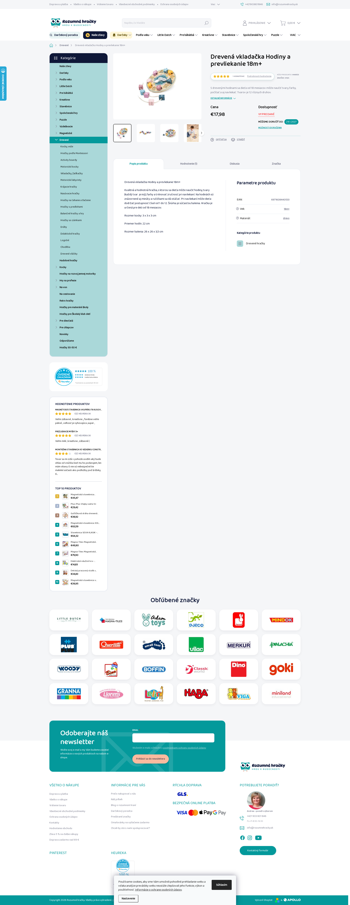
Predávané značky (121, 817)
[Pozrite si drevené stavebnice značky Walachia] (281, 644)
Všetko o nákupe (82, 4)
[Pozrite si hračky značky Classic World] (196, 669)
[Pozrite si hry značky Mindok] (281, 620)
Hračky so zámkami (71, 220)
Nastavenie (128, 898)
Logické (65, 240)
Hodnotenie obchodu (60, 828)
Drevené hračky (255, 243)
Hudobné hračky (68, 261)
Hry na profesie (68, 281)
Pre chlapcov (67, 328)
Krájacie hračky (69, 187)
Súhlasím (221, 885)
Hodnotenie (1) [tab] (188, 163)
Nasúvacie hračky (70, 194)
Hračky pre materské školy (74, 307)
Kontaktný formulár (257, 851)
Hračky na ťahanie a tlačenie (76, 200)
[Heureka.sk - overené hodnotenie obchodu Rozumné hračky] (78, 377)
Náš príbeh (116, 799)
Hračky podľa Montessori (74, 153)
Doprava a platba (58, 4)
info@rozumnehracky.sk (260, 828)
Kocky (63, 267)
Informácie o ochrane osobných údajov (158, 890)
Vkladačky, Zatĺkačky (72, 173)
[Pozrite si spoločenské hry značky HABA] (196, 693)
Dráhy (64, 227)
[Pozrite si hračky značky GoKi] (281, 669)
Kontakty (54, 823)
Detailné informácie (221, 98)
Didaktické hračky (70, 234)
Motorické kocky (70, 167)
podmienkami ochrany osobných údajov (184, 748)
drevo (286, 218)
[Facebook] (242, 837)
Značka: (283, 78)
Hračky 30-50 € (68, 348)
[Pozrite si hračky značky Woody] (69, 669)
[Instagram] (249, 837)
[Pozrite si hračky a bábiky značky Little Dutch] (69, 620)
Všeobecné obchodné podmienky (137, 4)
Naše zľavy (65, 66)
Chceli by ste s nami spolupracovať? (130, 828)
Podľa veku (66, 80)
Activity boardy (69, 160)
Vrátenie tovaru (105, 4)
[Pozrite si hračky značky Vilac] (196, 644)
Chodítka (65, 247)
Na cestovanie (67, 294)
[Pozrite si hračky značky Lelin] (153, 693)
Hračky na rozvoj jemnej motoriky (78, 274)
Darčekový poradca (121, 811)
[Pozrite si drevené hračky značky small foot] (154, 644)
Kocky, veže (67, 147)
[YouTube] (258, 837)
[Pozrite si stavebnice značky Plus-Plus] (69, 644)
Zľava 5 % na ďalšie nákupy (63, 834)
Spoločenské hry (69, 113)
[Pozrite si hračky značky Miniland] (281, 693)
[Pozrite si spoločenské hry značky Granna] (69, 693)
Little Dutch (66, 86)
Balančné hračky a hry (72, 214)
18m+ (286, 209)
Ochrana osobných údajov (174, 4)
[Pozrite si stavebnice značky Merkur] (239, 644)
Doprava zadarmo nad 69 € (64, 840)
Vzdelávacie (66, 127)
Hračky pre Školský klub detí (75, 314)
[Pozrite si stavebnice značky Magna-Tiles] (111, 620)
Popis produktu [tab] (138, 163)
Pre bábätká (66, 93)
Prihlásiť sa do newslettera (150, 759)
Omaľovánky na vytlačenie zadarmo (130, 823)
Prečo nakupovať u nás (123, 794)
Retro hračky (66, 301)
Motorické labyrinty (71, 180)
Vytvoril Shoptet (264, 900)
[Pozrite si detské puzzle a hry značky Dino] (238, 669)
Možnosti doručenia (270, 127)
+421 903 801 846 (256, 816)
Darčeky (64, 73)
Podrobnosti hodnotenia (259, 76)
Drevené (64, 140)
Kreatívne (65, 100)
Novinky (64, 334)
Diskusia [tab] (235, 163)
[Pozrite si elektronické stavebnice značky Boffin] (154, 669)
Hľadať (206, 23)
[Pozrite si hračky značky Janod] (239, 620)
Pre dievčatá (66, 321)
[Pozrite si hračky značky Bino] (111, 669)
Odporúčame (67, 341)
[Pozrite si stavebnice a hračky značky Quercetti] (111, 644)
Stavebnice (66, 107)
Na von (63, 287)
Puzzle (63, 120)
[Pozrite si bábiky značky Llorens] (111, 693)
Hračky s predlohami (72, 207)
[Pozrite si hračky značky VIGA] (239, 693)
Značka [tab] (276, 163)
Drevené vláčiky (69, 254)
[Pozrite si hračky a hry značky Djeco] (196, 620)
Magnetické (66, 133)
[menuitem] (64, 35)
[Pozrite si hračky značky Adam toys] (154, 620)
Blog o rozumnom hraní (123, 805)
